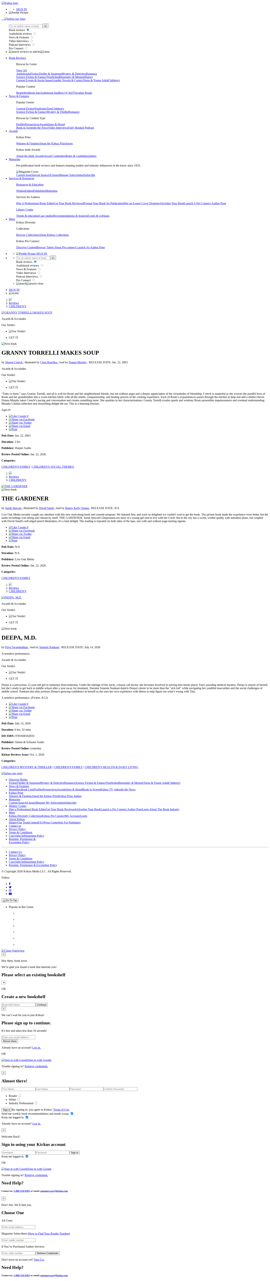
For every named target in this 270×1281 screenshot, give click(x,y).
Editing (29, 190)
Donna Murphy (78, 362)
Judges (92, 156)
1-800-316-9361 (22, 1191)
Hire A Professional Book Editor (35, 203)
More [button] (12, 219)
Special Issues (40, 175)
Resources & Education (30, 184)
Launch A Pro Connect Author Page (205, 203)
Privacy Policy (17, 829)
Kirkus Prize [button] (16, 792)
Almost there (10, 1041)
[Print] (13, 429)
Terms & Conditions (20, 832)
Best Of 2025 (66, 92)
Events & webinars (98, 215)
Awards (43, 124)
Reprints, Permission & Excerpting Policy (22, 840)
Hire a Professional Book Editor (27, 809)
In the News (41, 127)
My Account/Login (76, 815)
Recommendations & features (70, 215)
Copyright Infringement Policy (26, 835)
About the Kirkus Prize (52, 143)
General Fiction (25, 108)
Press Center (51, 822)
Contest (33, 822)
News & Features (19, 37)
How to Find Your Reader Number (49, 1233)
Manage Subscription (71, 175)
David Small (46, 508)
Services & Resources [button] (21, 178)
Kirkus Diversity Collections (25, 815)
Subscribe (89, 175)
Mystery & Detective (74, 73)
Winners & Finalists (27, 143)
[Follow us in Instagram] (10, 890)
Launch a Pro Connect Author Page (121, 809)
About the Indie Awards (30, 156)
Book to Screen (25, 127)
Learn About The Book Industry (160, 809)
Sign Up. (39, 1259)
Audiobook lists (49, 92)
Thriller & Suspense (50, 73)
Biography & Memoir (71, 77)
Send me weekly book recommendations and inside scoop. (35, 1113)
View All (21, 70)
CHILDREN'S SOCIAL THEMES (53, 466)
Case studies (46, 215)
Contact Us (15, 851)
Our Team (23, 822)
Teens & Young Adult (95, 80)
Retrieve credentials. (36, 1066)
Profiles (20, 124)
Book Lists (27, 789)
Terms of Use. (61, 1109)
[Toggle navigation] (2, 19)
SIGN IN (21, 9)
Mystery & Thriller (58, 111)
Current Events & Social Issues (34, 80)
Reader (13, 1095)
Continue (41, 1004)
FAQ (41, 822)
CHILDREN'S (17, 306)
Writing (20, 190)
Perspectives (32, 124)
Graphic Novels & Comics (67, 80)
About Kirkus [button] (17, 819)
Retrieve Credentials (47, 1253)
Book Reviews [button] (17, 57)
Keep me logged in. (13, 1117)
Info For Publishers (69, 822)
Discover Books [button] (18, 779)
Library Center (24, 209)
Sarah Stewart (13, 508)
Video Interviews (19, 41)
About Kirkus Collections (54, 234)
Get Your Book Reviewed (69, 203)
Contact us (15, 825)
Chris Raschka (49, 362)
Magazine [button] (14, 159)
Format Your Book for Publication (103, 203)
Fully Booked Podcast (81, 127)
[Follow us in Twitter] (10, 887)
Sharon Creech (14, 362)
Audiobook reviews (21, 33)
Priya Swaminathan (16, 647)
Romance (91, 73)
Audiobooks (23, 73)
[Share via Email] (19, 426)
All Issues (53, 175)
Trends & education (27, 215)
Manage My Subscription (50, 802)
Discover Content (26, 247)
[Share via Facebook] (22, 419)
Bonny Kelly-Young (77, 508)
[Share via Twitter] (20, 422)
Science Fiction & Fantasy (31, 77)
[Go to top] (9, 900)
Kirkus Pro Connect (53, 815)
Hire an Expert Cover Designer (141, 203)
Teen (49, 108)
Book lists (34, 92)
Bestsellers (22, 92)
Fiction (34, 73)
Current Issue (24, 175)
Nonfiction (53, 77)
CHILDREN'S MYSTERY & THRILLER (26, 767)
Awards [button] (13, 131)
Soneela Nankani (49, 647)
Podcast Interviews (20, 44)
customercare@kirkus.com (54, 1191)
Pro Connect (16, 48)
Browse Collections (27, 234)
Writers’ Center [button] (17, 806)
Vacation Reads (83, 92)
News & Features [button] (19, 96)
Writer (13, 1099)
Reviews (14, 303)
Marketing (51, 190)
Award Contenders (55, 156)
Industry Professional (21, 1103)
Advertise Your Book (172, 203)
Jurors (69, 143)
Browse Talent (45, 247)
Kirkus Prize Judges (70, 796)
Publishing (39, 190)
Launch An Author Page (91, 247)
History (88, 77)
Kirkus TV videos (110, 789)
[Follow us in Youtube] (10, 893)
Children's (114, 80)
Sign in (6, 1109)
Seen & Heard (56, 124)
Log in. (36, 1047)
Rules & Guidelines (77, 156)
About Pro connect (65, 247)
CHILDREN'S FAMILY (15, 466)
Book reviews (17, 30)
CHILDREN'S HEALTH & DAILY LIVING (111, 767)
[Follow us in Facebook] (9, 883)
